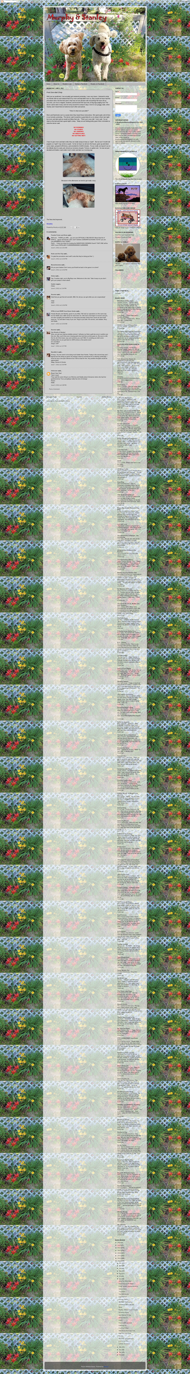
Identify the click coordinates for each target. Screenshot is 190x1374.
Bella (119, 749)
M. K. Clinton (121, 642)
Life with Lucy (122, 524)
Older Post (106, 397)
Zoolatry (120, 377)
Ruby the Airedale (123, 722)
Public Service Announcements (128, 1286)
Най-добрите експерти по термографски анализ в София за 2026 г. (129, 575)
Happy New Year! (122, 670)
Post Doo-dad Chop (125, 1333)
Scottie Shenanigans (124, 1186)
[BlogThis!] (73, 227)
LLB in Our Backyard (124, 398)
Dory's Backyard (122, 1066)
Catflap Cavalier (122, 944)
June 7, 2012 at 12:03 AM (59, 324)
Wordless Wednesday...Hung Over (127, 972)
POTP (119, 461)
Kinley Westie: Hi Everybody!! (127, 438)
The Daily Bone (122, 618)
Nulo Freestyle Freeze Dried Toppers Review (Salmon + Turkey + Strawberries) (129, 917)
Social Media (121, 903)
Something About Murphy (126, 1304)
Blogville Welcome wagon (126, 1173)
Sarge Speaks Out (123, 970)
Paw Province (121, 915)
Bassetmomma (56, 265)
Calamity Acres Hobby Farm (126, 631)
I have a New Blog (122, 1161)
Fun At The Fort (124, 1341)
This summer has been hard (125, 1006)
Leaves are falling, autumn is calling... (128, 1134)
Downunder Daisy (123, 748)
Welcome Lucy (121, 1174)
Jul (120, 1276)
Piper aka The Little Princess (125, 1080)
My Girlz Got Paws (123, 1028)
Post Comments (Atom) (62, 401)
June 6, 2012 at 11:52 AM (59, 248)
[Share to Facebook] (77, 227)
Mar (120, 1352)
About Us (56, 84)
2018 (119, 1245)
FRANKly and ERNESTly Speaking (128, 1104)
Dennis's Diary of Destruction (127, 325)
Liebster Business (124, 1344)
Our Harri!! (120, 1019)
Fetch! (121, 1320)
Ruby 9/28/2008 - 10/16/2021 (125, 723)
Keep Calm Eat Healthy (125, 1160)
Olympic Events (123, 1299)
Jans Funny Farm (123, 874)
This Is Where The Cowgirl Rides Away (128, 1213)
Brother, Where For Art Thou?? (128, 1310)
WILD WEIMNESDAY (123, 483)
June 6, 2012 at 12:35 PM (59, 270)
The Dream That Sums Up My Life (127, 1054)
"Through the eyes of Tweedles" (128, 860)
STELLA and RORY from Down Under (63, 311)
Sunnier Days (121, 496)
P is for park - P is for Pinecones (127, 809)
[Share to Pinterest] (79, 227)
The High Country (122, 657)
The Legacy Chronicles (125, 694)
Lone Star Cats (122, 449)
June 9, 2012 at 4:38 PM (58, 385)
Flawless (120, 980)
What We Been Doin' (125, 1281)
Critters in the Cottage (124, 834)
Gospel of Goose (123, 1119)
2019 (119, 1242)
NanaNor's (54, 352)
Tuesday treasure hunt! (124, 848)
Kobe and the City (57, 253)
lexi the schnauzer (123, 423)
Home (48, 84)
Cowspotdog (121, 808)
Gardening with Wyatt (124, 769)
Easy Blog (120, 482)
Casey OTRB (121, 462)
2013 (119, 1258)
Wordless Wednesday (125, 1302)
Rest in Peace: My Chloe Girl (125, 933)
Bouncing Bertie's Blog (125, 707)
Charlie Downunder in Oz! (126, 1017)
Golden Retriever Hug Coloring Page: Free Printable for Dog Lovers (127, 512)
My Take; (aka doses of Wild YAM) (128, 411)
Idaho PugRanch (123, 821)
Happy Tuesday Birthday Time (126, 561)
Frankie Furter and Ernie (59, 235)
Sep (120, 1271)
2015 (119, 1253)
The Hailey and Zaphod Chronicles (129, 331)
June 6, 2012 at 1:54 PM (58, 288)
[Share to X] (75, 227)
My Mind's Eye (122, 978)
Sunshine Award (124, 1312)
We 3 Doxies (121, 1225)
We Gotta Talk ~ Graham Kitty (126, 318)
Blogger (106, 1366)
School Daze (123, 1289)
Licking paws (121, 696)
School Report (123, 1317)
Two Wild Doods (124, 1294)
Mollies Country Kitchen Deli (127, 572)
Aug (120, 1273)
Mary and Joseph (122, 683)
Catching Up (122, 1325)
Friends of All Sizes (123, 1121)
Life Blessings (122, 655)
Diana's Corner (122, 1004)
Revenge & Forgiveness (126, 1338)
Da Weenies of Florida (124, 589)
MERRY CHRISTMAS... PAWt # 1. (127, 1106)
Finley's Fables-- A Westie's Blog (128, 887)
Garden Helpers (122, 770)
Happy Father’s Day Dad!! (125, 757)
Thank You (120, 1226)
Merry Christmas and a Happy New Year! (129, 835)
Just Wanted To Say (125, 1315)
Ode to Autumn (121, 736)
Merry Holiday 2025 (123, 607)
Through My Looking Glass (126, 735)
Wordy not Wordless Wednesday (126, 782)
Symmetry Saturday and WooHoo (127, 347)
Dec (120, 1263)
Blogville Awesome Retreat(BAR (128, 1199)
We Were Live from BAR (124, 1200)
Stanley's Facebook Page (123, 237)
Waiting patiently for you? (124, 470)
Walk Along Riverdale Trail (127, 1331)
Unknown (54, 370)
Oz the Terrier (121, 1145)
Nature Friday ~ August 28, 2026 (126, 364)
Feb (120, 1355)
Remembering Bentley (123, 644)
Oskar (53, 276)
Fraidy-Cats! (121, 847)
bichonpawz (121, 931)
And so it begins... (122, 1187)
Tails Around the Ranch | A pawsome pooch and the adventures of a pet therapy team (128, 360)
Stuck (120, 1307)
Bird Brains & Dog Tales (125, 301)
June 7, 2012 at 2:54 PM (58, 364)
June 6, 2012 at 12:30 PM (59, 259)
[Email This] (71, 227)
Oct (120, 1268)
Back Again (120, 633)
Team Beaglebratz (123, 957)
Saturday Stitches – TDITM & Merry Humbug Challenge (127, 303)
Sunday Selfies (121, 440)
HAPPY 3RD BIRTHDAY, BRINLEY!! (128, 889)
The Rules (122, 1291)
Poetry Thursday (122, 386)
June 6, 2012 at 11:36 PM (59, 305)
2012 (119, 1261)
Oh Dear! (120, 620)
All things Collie (122, 469)
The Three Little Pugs (124, 991)
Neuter (121, 1336)
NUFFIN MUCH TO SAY (124, 993)
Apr (120, 1349)
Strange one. (121, 946)
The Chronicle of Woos (125, 559)
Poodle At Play (122, 1132)
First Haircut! (123, 1297)
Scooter (53, 294)
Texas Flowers (121, 399)
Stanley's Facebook (81, 84)
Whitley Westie (122, 1212)
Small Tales (121, 385)
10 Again (118, 293)
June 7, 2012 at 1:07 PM (58, 346)
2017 (119, 1248)
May (120, 1347)
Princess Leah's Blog (124, 780)
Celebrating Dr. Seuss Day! (125, 1067)
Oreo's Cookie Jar (123, 1079)
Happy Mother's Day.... (124, 1030)
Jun (120, 1279)
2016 (119, 1250)
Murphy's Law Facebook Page (124, 235)
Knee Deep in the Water (126, 1283)
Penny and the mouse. (124, 1041)
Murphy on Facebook (97, 84)
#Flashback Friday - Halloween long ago (129, 959)
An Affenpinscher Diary (125, 1091)
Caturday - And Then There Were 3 (127, 333)
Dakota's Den (121, 756)
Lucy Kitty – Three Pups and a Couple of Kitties (127, 316)
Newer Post (51, 397)
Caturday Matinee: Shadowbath (126, 326)
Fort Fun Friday (123, 1328)
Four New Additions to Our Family (127, 1093)
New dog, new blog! (123, 709)
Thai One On (121, 796)
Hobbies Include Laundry (125, 1053)
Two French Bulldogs (124, 902)
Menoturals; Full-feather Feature (126, 412)
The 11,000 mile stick (125, 1323)
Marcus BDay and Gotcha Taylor (126, 876)
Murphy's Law (67, 84)
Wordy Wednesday (123, 822)
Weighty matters (122, 681)
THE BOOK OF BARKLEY (125, 495)
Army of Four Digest (124, 668)
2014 (119, 1255)
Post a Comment (54, 389)
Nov (120, 1266)
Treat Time (120, 539)
